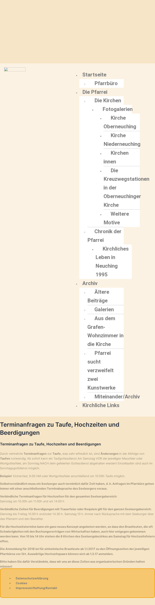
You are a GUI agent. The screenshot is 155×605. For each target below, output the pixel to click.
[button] (101, 74)
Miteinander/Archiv (117, 397)
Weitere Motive (116, 218)
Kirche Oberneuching (120, 122)
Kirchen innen (116, 157)
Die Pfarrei (94, 92)
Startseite (94, 75)
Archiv (89, 283)
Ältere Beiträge (98, 296)
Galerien (104, 309)
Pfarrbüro (106, 83)
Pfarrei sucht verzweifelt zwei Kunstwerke (101, 370)
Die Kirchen (107, 100)
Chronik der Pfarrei (104, 235)
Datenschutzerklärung (32, 578)
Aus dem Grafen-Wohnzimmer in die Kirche (105, 331)
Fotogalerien (118, 109)
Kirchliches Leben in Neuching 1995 (112, 262)
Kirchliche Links (100, 405)
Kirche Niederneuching (122, 139)
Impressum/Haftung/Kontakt (36, 588)
